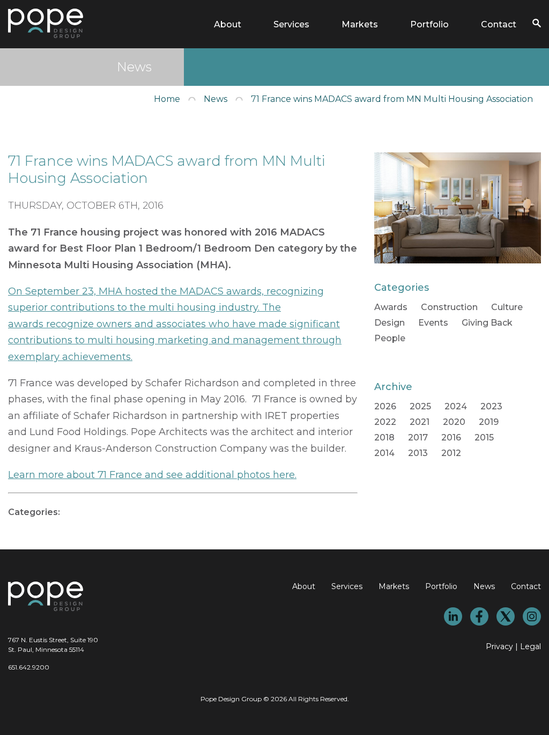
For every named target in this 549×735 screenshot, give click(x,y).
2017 (418, 437)
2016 (451, 437)
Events (433, 323)
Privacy (499, 646)
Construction (449, 307)
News (215, 99)
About (227, 24)
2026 (385, 406)
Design (389, 323)
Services (291, 24)
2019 (489, 422)
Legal (530, 646)
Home (167, 99)
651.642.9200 (28, 667)
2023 (491, 406)
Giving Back (487, 323)
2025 (420, 406)
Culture (507, 307)
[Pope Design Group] (45, 35)
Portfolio (429, 24)
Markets (360, 24)
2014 (384, 453)
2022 (385, 422)
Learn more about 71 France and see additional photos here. (152, 475)
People (389, 338)
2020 (454, 422)
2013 (418, 453)
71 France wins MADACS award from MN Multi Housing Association (392, 99)
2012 (451, 453)
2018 (384, 437)
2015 (484, 437)
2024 (455, 406)
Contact (498, 24)
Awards (390, 307)
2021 (419, 422)
